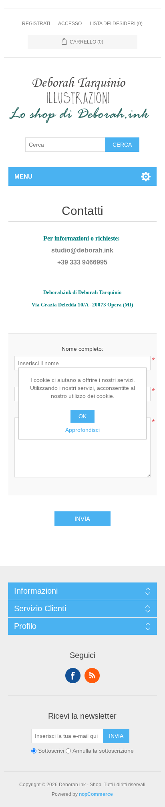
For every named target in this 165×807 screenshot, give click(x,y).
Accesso (70, 23)
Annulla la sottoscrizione (103, 751)
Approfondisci (82, 430)
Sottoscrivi (51, 751)
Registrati (36, 23)
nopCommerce (96, 794)
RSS (92, 675)
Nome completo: (82, 349)
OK (82, 416)
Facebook (72, 675)
